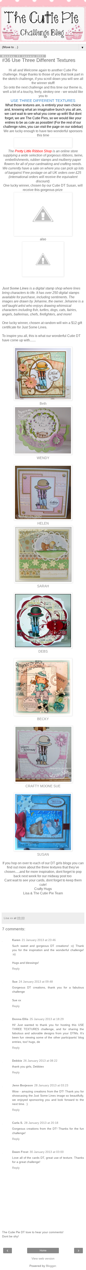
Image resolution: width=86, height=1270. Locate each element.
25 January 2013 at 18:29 (47, 1019)
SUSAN (43, 854)
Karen (16, 940)
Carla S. (17, 1122)
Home (43, 1250)
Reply (16, 968)
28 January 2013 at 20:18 (41, 1122)
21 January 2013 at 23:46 (39, 940)
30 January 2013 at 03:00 (47, 1151)
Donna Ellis (20, 1019)
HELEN (43, 523)
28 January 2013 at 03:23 (51, 1085)
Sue (15, 981)
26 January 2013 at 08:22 (40, 1060)
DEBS (43, 651)
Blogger (51, 1265)
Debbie (17, 1060)
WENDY (43, 458)
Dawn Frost (20, 1151)
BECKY (43, 719)
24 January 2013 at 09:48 (36, 981)
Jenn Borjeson (22, 1085)
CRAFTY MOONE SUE (43, 786)
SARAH (43, 586)
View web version (43, 1258)
